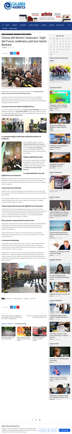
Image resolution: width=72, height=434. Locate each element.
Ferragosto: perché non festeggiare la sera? (57, 165)
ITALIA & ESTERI (54, 343)
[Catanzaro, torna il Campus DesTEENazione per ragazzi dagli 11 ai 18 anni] (60, 97)
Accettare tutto (64, 430)
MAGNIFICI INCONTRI (55, 260)
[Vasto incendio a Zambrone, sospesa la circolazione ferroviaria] (40, 331)
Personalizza (44, 430)
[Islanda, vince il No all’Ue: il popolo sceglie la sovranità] (60, 370)
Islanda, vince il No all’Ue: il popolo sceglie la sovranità (58, 378)
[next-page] (5, 343)
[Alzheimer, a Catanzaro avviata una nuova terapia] (60, 245)
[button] (69, 25)
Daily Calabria (60, 25)
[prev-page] (2, 343)
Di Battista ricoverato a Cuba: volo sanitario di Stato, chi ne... (59, 396)
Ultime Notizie (28, 34)
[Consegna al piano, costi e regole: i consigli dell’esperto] (60, 308)
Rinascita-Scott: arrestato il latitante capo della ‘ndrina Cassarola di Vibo (37, 316)
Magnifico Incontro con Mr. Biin (60, 294)
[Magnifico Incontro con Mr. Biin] (60, 287)
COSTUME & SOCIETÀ (56, 87)
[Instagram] (36, 420)
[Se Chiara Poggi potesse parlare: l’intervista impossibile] (60, 268)
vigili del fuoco (33, 298)
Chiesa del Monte (9, 298)
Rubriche (43, 25)
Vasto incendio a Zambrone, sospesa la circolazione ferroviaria (38, 339)
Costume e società (10, 34)
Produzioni (23, 25)
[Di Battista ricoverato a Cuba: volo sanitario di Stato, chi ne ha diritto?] (60, 389)
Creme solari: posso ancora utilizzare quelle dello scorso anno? (59, 234)
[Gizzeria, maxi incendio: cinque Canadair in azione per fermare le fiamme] (24, 331)
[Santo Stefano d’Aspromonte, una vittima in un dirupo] (9, 331)
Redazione (5, 47)
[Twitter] (14, 53)
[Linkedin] (39, 420)
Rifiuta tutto (54, 430)
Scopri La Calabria (33, 25)
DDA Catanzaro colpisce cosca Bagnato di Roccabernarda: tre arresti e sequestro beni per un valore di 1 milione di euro (12, 317)
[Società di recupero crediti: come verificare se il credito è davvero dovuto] (60, 327)
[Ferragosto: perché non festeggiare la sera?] (60, 157)
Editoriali (51, 25)
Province (14, 25)
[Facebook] (11, 53)
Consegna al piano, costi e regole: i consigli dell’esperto (59, 316)
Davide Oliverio (53, 167)
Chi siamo (4, 28)
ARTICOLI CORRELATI (7, 323)
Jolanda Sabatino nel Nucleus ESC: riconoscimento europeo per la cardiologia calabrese (59, 214)
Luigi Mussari (52, 279)
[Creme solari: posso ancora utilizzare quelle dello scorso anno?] (60, 225)
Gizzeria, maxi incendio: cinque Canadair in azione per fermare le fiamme (24, 339)
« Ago (51, 54)
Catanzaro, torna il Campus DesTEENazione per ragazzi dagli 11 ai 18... (59, 106)
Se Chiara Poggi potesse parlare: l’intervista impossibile (59, 276)
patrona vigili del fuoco (18, 298)
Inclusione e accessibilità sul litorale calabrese (59, 146)
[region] (36, 429)
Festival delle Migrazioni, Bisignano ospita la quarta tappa (58, 127)
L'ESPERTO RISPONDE (56, 300)
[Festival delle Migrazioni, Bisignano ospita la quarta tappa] (60, 118)
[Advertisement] (36, 412)
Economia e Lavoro (17, 34)
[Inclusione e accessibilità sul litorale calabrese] (60, 139)
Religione (23, 34)
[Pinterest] (18, 53)
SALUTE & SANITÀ (55, 197)
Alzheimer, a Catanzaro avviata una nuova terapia (59, 252)
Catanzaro (7, 32)
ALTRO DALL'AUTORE (20, 323)
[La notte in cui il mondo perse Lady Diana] (60, 352)
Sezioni (7, 25)
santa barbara (26, 298)
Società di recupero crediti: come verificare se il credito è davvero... (59, 335)
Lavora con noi (13, 28)
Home (3, 32)
